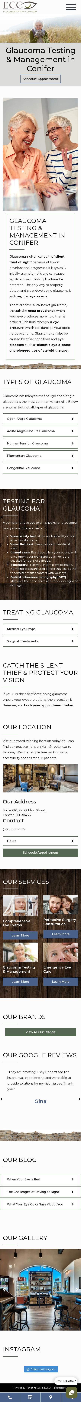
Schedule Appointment (40, 79)
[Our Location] (51, 1397)
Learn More (20, 935)
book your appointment (43, 705)
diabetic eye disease (54, 345)
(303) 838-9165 (14, 829)
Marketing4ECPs (34, 1387)
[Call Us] (10, 1397)
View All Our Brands (40, 1032)
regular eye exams (32, 296)
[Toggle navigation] (71, 7)
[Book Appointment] (30, 1397)
